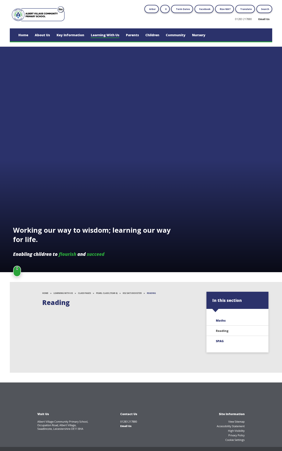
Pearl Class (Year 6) (107, 293)
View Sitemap (236, 421)
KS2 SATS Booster (132, 293)
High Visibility (236, 431)
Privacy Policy (236, 435)
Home (45, 293)
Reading (151, 293)
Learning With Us (63, 293)
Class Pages (84, 293)
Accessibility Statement (231, 426)
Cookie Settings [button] (235, 440)
